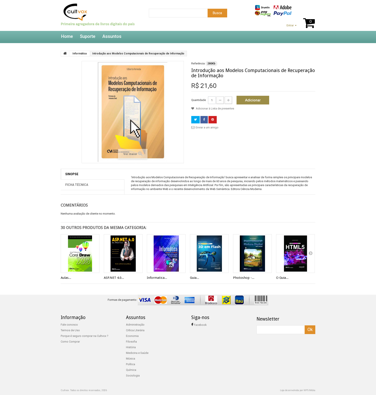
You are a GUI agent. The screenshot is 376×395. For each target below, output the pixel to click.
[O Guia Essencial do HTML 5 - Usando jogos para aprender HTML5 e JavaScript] (295, 253)
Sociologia (133, 375)
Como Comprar (70, 341)
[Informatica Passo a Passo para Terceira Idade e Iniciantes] (166, 253)
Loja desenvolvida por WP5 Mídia (297, 390)
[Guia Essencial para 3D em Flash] (209, 253)
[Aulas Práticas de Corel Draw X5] (80, 253)
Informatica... (157, 278)
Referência (198, 63)
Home (67, 36)
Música (130, 358)
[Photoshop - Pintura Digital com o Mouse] (252, 253)
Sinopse (71, 174)
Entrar (290, 25)
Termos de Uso (70, 330)
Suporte (87, 36)
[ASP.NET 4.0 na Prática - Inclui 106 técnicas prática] (123, 253)
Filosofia (131, 341)
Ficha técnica (76, 185)
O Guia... (282, 278)
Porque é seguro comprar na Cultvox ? (84, 336)
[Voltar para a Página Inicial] (65, 53)
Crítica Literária (135, 330)
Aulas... (66, 278)
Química (131, 369)
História (131, 347)
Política (130, 364)
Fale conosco (69, 324)
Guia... (194, 278)
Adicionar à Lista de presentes (214, 108)
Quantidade (198, 100)
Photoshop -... (243, 278)
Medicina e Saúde (137, 353)
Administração (135, 324)
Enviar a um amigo (207, 127)
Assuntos (111, 36)
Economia (132, 336)
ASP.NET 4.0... (114, 278)
